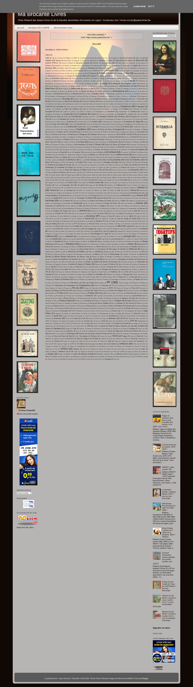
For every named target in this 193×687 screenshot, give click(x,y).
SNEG (109, 323)
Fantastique (49, 167)
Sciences (57, 318)
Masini (106, 247)
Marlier (131, 244)
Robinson (64, 306)
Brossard (107, 99)
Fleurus (63, 172)
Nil (60, 267)
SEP (144, 318)
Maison (66, 241)
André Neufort (106, 65)
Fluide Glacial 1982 (115, 172)
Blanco (62, 91)
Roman (145, 306)
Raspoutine (142, 298)
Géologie (117, 188)
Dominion (65, 147)
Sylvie (110, 331)
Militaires (118, 257)
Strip (146, 328)
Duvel (69, 152)
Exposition (93, 165)
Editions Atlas (143, 152)
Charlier (142, 111)
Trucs (131, 341)
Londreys (65, 239)
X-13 (131, 356)
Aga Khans (67, 60)
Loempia (127, 236)
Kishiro (62, 224)
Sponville (133, 326)
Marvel (98, 247)
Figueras (76, 170)
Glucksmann (49, 193)
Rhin (112, 303)
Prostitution (59, 296)
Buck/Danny (58, 101)
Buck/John (68, 101)
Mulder (88, 262)
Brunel (133, 99)
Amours (48, 65)
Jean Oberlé (64, 216)
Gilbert (104, 190)
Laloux (143, 226)
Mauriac (143, 247)
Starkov (81, 328)
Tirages (124, 336)
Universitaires (112, 344)
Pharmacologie (124, 283)
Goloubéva (91, 193)
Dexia (73, 142)
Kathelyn (99, 221)
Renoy (60, 303)
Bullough (85, 101)
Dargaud (118, 129)
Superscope (59, 331)
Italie (135, 211)
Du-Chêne (144, 147)
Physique (105, 285)
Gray (70, 195)
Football (108, 180)
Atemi (77, 76)
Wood (117, 356)
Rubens (80, 311)
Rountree (112, 308)
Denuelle (143, 137)
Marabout (70, 244)
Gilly (118, 190)
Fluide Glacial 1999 (124, 177)
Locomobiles (110, 236)
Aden (137, 58)
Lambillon (66, 229)
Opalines (143, 269)
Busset (115, 101)
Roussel (120, 308)
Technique (71, 333)
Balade (95, 78)
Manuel (51, 244)
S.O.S (123, 311)
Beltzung (48, 86)
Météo (105, 254)
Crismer (110, 127)
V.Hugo (47, 346)
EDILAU (133, 152)
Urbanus (124, 343)
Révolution (83, 303)
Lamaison (48, 229)
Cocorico (138, 119)
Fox (140, 180)
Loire (46, 239)
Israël (129, 211)
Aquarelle (133, 68)
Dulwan (89, 149)
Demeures (97, 137)
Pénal (98, 279)
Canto (104, 104)
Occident (65, 269)
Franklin (106, 182)
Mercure (145, 252)
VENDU (64, 349)
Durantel (48, 152)
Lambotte (75, 229)
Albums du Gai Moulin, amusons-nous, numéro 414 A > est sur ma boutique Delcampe (164, 601)
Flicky (81, 172)
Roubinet (93, 308)
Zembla (70, 359)
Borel (104, 94)
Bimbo (112, 88)
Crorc (118, 127)
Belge (105, 83)
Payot (121, 277)
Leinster (128, 231)
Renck (144, 301)
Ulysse (100, 344)
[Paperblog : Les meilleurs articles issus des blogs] (28, 503)
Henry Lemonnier (96, 203)
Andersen (96, 65)
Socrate (143, 323)
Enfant (127, 160)
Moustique (71, 262)
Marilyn (123, 244)
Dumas (97, 149)
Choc (66, 116)
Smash (95, 323)
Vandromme (92, 346)
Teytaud (117, 333)
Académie (83, 58)
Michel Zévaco (60, 257)
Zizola (95, 359)
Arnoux (62, 73)
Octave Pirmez (76, 269)
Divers (107, 144)
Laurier (69, 231)
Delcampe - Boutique (107, 134)
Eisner (80, 157)
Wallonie (93, 354)
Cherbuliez (110, 114)
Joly (57, 218)
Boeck (108, 91)
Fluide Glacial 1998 (108, 177)
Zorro (115, 359)
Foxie (146, 180)
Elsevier (62, 160)
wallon (75, 354)
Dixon (115, 144)
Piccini (129, 285)
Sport (142, 326)
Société (125, 323)
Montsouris (141, 259)
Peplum (137, 279)
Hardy (109, 201)
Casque (108, 106)
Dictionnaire (113, 142)
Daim (72, 129)
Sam (119, 313)
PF (108, 282)
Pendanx (106, 279)
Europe (68, 165)
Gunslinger (81, 198)
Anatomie (87, 65)
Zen (77, 359)
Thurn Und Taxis (60, 336)
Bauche (101, 81)
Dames (94, 129)
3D (53, 58)
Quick (128, 296)
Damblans (81, 129)
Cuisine (126, 127)
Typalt (65, 344)
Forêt (115, 180)
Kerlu (135, 221)
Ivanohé (143, 211)
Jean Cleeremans (51, 216)
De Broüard (84, 132)
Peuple (91, 283)
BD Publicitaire (141, 81)
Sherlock (48, 323)
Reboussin (78, 301)
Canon (97, 104)
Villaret (54, 351)
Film (100, 170)
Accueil (20, 28)
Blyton (92, 91)
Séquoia (64, 321)
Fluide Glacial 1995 (62, 177)
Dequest (67, 139)
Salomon (93, 313)
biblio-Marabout (124, 86)
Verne (116, 349)
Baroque (48, 81)
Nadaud (57, 264)
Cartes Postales (78, 106)
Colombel (80, 122)
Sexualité (118, 321)
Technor (82, 333)
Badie (81, 78)
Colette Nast (60, 122)
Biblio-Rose (50, 88)
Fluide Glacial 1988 (57, 175)
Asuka (69, 76)
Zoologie (108, 359)
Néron (120, 264)
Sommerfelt (60, 326)
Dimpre (55, 144)
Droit (119, 147)
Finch (107, 170)
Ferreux (47, 170)
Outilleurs (114, 272)
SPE (88, 326)
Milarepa (109, 257)
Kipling (54, 224)
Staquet (67, 328)
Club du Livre (128, 119)
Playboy (57, 290)
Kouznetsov (49, 226)
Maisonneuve (75, 241)
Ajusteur (102, 60)
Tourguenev (142, 338)
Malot (92, 241)
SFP (125, 321)
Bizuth (134, 88)
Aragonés (48, 71)
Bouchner (128, 94)
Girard (126, 190)
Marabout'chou (84, 244)
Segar (104, 318)
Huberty (114, 208)
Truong (138, 341)
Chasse (67, 114)
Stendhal (96, 328)
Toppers (86, 338)
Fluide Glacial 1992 (119, 175)
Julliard (104, 218)
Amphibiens (58, 65)
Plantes (48, 290)
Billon (98, 88)
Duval (62, 152)
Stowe (125, 328)
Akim (110, 60)
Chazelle (102, 114)
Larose (135, 229)
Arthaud (93, 73)
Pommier (129, 290)
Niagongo (143, 264)
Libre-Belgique (96, 234)
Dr (107, 147)
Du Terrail (136, 147)
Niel (46, 267)
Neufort (127, 264)
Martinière (90, 247)
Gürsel (90, 198)
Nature (88, 264)
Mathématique (124, 247)
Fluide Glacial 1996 (78, 177)
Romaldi (137, 306)
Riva (146, 303)
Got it (151, 6)
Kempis (113, 221)
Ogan (92, 269)
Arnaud (55, 73)
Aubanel (93, 76)
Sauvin (72, 316)
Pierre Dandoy (50, 288)
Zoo (101, 359)
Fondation (100, 180)
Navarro (97, 264)
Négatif (105, 264)
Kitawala (83, 224)
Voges (129, 351)
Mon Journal (94, 259)
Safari (139, 311)
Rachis (74, 298)
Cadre (139, 101)
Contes (62, 124)
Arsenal (80, 73)
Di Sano (81, 142)
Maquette (60, 244)
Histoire (139, 203)
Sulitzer (50, 331)
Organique (84, 272)
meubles (125, 254)
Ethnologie (144, 162)
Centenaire (135, 109)
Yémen (49, 359)
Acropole (114, 58)
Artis (111, 73)
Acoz (106, 58)
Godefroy (59, 193)
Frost (144, 182)
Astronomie (52, 76)
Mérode (57, 254)
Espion (116, 162)
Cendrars (116, 109)
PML (70, 290)
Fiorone (114, 170)
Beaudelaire (49, 83)
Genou (92, 188)
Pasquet (127, 274)
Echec (100, 152)
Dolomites (48, 147)
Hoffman (126, 206)
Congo (54, 124)
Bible (100, 86)
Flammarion (134, 170)
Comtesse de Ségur (132, 122)
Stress (140, 328)
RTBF (73, 311)
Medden (123, 249)
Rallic (101, 298)
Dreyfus (112, 147)
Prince (139, 293)
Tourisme (48, 341)
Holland (143, 206)
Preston (121, 293)
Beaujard (59, 83)
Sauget (64, 316)
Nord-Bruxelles (93, 267)
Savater (79, 316)
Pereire (145, 279)
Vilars (47, 351)
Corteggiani (127, 124)
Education (49, 157)
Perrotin (56, 283)
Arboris (63, 71)
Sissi (88, 323)
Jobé (137, 216)
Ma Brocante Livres (42, 14)
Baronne (143, 78)
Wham (144, 354)
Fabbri (110, 165)
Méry (64, 254)
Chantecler (111, 111)
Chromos (121, 116)
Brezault (57, 99)
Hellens (47, 203)
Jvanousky (48, 221)
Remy (137, 301)
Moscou (55, 262)
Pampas (63, 274)
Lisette (60, 236)
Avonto (74, 78)
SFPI (132, 321)
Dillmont (48, 144)
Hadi (60, 201)
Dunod (132, 149)
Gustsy (114, 198)
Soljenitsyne (49, 326)
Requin (75, 303)
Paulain (79, 277)
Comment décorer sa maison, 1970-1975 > (169, 447)
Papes (90, 274)
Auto (109, 76)
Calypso (59, 104)
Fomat (92, 180)
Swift (83, 331)
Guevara (48, 198)
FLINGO (88, 172)
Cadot (133, 101)
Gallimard (119, 185)
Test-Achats (102, 333)
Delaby (64, 134)
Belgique (116, 83)
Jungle (126, 218)
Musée (105, 262)
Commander (106, 122)
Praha (77, 293)
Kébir (106, 221)
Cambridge (68, 104)
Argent (128, 71)
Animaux (48, 68)
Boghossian (133, 91)
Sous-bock (80, 326)
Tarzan (143, 331)
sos (73, 326)
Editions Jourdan (81, 155)
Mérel (50, 254)
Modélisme (65, 259)
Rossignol (85, 308)
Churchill (143, 116)
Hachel (143, 198)
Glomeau (142, 190)
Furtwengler (65, 185)
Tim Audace (83, 336)
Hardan (101, 201)
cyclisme (48, 129)
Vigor (143, 349)
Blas (76, 91)
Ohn (98, 269)
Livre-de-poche (82, 236)
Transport (73, 341)
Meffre (58, 252)
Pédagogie (48, 279)
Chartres (58, 114)
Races (66, 298)
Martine (81, 247)
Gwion (136, 198)
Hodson (112, 206)
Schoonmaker (131, 316)
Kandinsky (81, 221)
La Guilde (75, 226)
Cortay (119, 124)
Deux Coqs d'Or (51, 142)
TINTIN (115, 336)
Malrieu (107, 241)
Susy (77, 331)
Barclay (127, 78)
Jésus (81, 216)
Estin (130, 162)
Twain (59, 344)
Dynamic (77, 152)
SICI (62, 323)
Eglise (58, 157)
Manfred (128, 241)
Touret (133, 338)
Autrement (128, 76)
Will (61, 356)
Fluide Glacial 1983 (130, 172)
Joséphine (65, 218)
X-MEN (138, 356)
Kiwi (90, 224)
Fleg (48, 172)
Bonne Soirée (86, 94)
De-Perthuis (104, 132)
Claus (80, 119)
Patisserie (57, 277)
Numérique (125, 267)
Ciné (47, 119)
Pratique (91, 293)
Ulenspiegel (91, 344)
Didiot (128, 142)
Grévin (101, 195)
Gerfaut (53, 190)
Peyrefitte (100, 283)
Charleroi (133, 111)
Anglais (135, 65)
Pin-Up (75, 288)
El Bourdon (89, 157)
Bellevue (142, 83)
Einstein (73, 157)
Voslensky (144, 351)
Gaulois (143, 185)
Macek (50, 241)
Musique (114, 262)
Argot (144, 71)
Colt (87, 122)
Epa (64, 162)
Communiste (117, 122)
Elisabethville (143, 157)
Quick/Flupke (137, 296)
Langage (90, 229)
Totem (110, 338)
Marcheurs (95, 244)
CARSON (49, 106)
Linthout (49, 236)
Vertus (130, 349)
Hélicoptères (142, 201)
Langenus (100, 229)
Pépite (123, 279)
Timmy (102, 336)
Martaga (66, 247)
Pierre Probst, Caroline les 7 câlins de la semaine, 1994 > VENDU (168, 532)
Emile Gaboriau (91, 160)
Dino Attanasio (80, 144)
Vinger (83, 351)
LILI (127, 234)
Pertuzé (64, 283)
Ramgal (108, 298)
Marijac (116, 244)
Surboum (69, 331)
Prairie (83, 293)
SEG (97, 318)
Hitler (80, 206)
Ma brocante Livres (63, 28)
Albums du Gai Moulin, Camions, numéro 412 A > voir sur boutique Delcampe (169, 616)
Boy (87, 96)
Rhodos (120, 303)
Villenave (62, 351)
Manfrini (137, 241)
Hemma (76, 203)
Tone (78, 338)
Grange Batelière (51, 195)
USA (134, 344)
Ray (55, 301)
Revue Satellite (103, 303)
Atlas (84, 76)
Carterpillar (59, 106)
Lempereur (48, 234)
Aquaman (124, 68)
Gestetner (79, 190)
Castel (116, 106)
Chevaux (130, 114)
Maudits (134, 247)
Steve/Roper (106, 328)
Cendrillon (125, 109)
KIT (75, 224)
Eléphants (119, 157)
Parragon (118, 274)
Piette (59, 288)
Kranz (58, 226)
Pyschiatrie (119, 296)
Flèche (145, 170)
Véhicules (48, 349)
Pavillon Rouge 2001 (92, 277)
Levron (85, 234)
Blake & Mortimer (51, 91)
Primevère (130, 293)
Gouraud (124, 193)
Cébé (84, 109)
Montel (131, 259)
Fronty (137, 182)
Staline (47, 328)
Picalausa (120, 285)
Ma (147, 239)
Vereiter (108, 349)
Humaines (122, 208)
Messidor (88, 254)
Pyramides (109, 296)
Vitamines (107, 351)
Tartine (135, 331)
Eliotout (133, 157)
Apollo (109, 68)
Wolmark (110, 356)
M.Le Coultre (134, 239)
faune (87, 167)
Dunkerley (124, 149)
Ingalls (108, 211)
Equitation (71, 162)
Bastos (80, 81)
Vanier (111, 346)
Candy (91, 104)
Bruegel (115, 99)
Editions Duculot (52, 155)
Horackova (95, 208)
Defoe (47, 134)
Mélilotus (82, 252)
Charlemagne (123, 111)
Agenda (76, 60)
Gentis (99, 188)
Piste (133, 288)
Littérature (69, 236)
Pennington (115, 279)
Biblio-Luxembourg (110, 86)
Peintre (57, 279)
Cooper (70, 124)
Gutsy (121, 198)
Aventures (56, 78)
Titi (145, 336)
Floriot (104, 172)
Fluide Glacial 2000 (139, 177)
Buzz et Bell (124, 101)
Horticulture (105, 208)
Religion (118, 301)
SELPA (122, 318)
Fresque (123, 182)
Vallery (72, 346)
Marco (104, 244)
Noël (77, 267)
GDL (62, 188)
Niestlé (53, 267)
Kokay (118, 224)
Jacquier (81, 213)
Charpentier (49, 114)
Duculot (81, 149)
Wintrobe (84, 356)
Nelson (112, 264)
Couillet (54, 127)
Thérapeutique (135, 333)
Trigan (116, 341)
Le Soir (103, 231)
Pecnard (134, 277)
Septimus (55, 321)
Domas (57, 147)
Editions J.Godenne (67, 155)
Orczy (60, 272)
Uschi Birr (142, 344)
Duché (74, 149)
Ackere (99, 58)
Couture (80, 127)
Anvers (101, 68)
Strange (132, 328)
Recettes (88, 301)
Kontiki (135, 224)
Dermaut (76, 139)
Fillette (94, 170)
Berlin (85, 86)
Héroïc (114, 203)
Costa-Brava (138, 124)
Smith (102, 323)
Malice (85, 241)
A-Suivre (60, 58)
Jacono (73, 213)
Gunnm (72, 198)
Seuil (103, 321)
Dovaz (95, 147)
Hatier (123, 201)
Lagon (137, 226)
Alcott (64, 63)
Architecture (79, 71)
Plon (64, 290)
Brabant (93, 96)
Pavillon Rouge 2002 (109, 277)
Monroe (113, 259)
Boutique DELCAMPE (39, 28)
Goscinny (116, 193)
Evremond (83, 165)
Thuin (49, 336)
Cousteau (70, 127)
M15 (141, 239)
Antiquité (82, 68)
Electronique (109, 157)
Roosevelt (76, 308)
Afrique (58, 60)
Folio (79, 180)
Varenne (119, 346)
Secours (90, 318)
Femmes (133, 167)
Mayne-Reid (84, 249)
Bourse (80, 96)
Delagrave (83, 134)
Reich (110, 301)
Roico (111, 306)
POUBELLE (61, 293)
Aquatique (142, 68)
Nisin (65, 267)
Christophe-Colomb (105, 116)
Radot (95, 298)
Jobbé (131, 216)
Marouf (47, 247)
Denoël (134, 137)
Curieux (143, 127)
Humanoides (133, 208)
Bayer (125, 81)
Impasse (74, 211)
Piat (113, 285)
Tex (111, 333)
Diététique (136, 142)
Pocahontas (79, 290)
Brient (84, 99)
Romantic (51, 308)
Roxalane (136, 308)
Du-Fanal (50, 149)
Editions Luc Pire (96, 155)
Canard (83, 104)
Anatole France (77, 65)
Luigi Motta (104, 239)
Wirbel (102, 356)
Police (112, 290)
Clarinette (72, 119)
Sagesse (58, 313)
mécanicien (101, 249)
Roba (49, 306)
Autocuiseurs (118, 76)
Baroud (56, 81)
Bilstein (105, 88)
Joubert (79, 218)
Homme (79, 208)
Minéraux (127, 257)
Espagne (107, 162)
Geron (61, 190)
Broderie (98, 99)
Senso (138, 318)
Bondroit (76, 94)
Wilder (55, 356)
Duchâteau (66, 149)
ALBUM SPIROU (51, 63)
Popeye (145, 290)
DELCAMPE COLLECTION (126, 134)
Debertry (131, 132)
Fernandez (142, 167)
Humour (142, 208)
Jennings (73, 216)
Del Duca (55, 134)
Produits (50, 296)
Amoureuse (141, 63)
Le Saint (95, 231)
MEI (64, 252)
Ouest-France (103, 272)
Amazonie (131, 63)
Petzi (84, 283)
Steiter (89, 328)
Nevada (134, 264)
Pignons (66, 288)
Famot (142, 165)
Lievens (120, 234)
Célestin (106, 109)
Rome (67, 308)
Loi (145, 236)
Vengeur (76, 349)
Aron (68, 73)
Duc (57, 149)
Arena (121, 71)
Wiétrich (48, 356)
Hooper (87, 208)
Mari (109, 244)
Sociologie (134, 323)
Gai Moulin (100, 185)
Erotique (80, 162)
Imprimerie (94, 211)
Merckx (136, 252)
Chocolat (74, 116)
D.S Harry (64, 129)
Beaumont (68, 83)
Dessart (125, 139)
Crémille (95, 127)
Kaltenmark (66, 221)
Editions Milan (109, 155)
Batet (94, 81)
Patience (48, 277)
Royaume (55, 311)
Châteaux (83, 114)
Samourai (128, 313)
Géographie (108, 188)
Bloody (83, 91)
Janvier (113, 213)
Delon (64, 137)
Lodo (118, 236)
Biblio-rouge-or (63, 88)
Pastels (135, 274)
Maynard (74, 249)
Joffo (144, 216)
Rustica (114, 311)
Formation (124, 180)
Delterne (80, 137)
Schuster (48, 318)
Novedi (110, 267)
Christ (93, 116)
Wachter (60, 354)
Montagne (122, 259)
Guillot (65, 198)
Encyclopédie (115, 160)
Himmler (130, 203)
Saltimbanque (103, 313)
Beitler (76, 83)
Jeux (110, 216)
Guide (56, 198)
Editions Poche (123, 155)
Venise (84, 349)
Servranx (96, 321)
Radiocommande (84, 298)
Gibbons (96, 190)
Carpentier (142, 104)
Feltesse (115, 167)
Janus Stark (103, 213)
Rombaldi (60, 308)
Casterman (125, 106)
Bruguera (125, 99)
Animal (143, 65)
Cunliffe (135, 127)
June (118, 218)
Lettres (78, 234)
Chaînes (89, 111)
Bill (92, 88)
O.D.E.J (48, 269)
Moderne (75, 259)
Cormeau (104, 124)
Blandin (70, 91)
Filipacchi (85, 170)
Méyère (142, 254)
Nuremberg (142, 267)
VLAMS (122, 351)
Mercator (120, 252)
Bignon (86, 88)
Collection (70, 122)
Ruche (87, 311)
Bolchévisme (59, 94)
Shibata (56, 323)
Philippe (142, 283)
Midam (94, 257)
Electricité (99, 157)
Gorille (108, 193)
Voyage (50, 354)
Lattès (63, 231)
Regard (103, 301)
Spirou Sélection (121, 326)
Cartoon (100, 106)
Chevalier (120, 114)
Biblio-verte (75, 88)
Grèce (85, 195)
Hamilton (84, 201)
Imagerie (56, 211)
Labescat (102, 226)
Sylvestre (102, 331)
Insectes (116, 211)
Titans (132, 336)
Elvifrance (72, 160)
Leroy (57, 234)
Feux (60, 170)
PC (127, 277)
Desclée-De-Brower (97, 139)
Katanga (90, 221)
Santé (56, 316)
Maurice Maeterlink (51, 249)
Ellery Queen (52, 160)
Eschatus (89, 162)
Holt (54, 208)
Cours (61, 127)
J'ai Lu (66, 213)
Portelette (51, 293)
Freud (130, 182)
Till (76, 336)
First (121, 170)
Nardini (72, 264)
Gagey (90, 185)
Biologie (126, 88)
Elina (126, 157)
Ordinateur (74, 272)
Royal (144, 308)
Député (59, 139)
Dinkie (70, 144)
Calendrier (50, 104)
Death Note (115, 132)
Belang (89, 83)
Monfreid (105, 259)
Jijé (125, 216)
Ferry (54, 170)
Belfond (96, 83)
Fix (126, 170)
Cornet (112, 124)
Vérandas (93, 349)
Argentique (136, 71)
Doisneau (143, 144)
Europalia (59, 165)
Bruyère (48, 101)
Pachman (142, 272)
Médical (143, 249)
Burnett (108, 101)
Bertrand (92, 86)
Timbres (94, 336)
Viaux (136, 349)
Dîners (63, 144)
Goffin (77, 193)
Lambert (57, 229)
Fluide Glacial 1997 (93, 177)
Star (74, 328)
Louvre (78, 239)
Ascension (138, 73)
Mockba (47, 259)
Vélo (56, 349)
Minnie (135, 257)
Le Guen (77, 231)
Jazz (144, 213)
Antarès (73, 68)
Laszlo (50, 231)
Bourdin (52, 96)
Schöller (121, 316)
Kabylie (57, 221)
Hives (88, 206)
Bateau (87, 81)
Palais (56, 274)
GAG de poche (79, 185)
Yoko (56, 359)
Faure (94, 167)
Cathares (48, 109)
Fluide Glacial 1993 (134, 175)
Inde (102, 211)
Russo (107, 311)
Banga (102, 78)
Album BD (140, 60)
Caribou (133, 104)
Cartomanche (90, 106)
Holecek (135, 206)
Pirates (118, 288)
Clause (86, 119)
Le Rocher (86, 231)
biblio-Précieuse (139, 86)
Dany (110, 129)
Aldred (71, 63)
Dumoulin (115, 149)
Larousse (144, 229)
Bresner (133, 96)
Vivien (115, 351)
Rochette (81, 306)
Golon (83, 193)
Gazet (56, 188)
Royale (47, 311)
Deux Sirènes (64, 142)
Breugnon (48, 99)
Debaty (123, 132)
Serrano (87, 321)
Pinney (86, 288)
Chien (145, 114)
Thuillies (145, 333)
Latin (56, 231)
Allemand (114, 63)
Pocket (88, 290)
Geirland (69, 188)
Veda (143, 346)
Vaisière (63, 346)
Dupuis (141, 149)
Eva (76, 165)
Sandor (143, 313)
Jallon (95, 213)
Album (130, 60)
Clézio (101, 119)
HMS (95, 206)
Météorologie (115, 254)
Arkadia (47, 73)
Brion (90, 99)
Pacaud (134, 272)
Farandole (60, 167)
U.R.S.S (73, 344)
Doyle (101, 147)
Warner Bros (110, 354)
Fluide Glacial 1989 (73, 175)
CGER (81, 111)
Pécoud (143, 277)
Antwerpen (91, 68)
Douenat (80, 147)
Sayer (87, 316)
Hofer (119, 206)
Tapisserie (119, 331)
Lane (82, 229)
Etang (136, 162)
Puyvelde (100, 296)
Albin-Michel (120, 60)
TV (52, 344)
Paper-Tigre (81, 274)
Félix (107, 167)
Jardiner (137, 213)
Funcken (48, 185)
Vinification (90, 351)
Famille (134, 165)
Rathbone (48, 301)
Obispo (56, 269)
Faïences (118, 165)
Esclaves (98, 162)
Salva (113, 313)
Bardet (135, 78)
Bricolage (66, 99)
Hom (59, 208)
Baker (88, 78)
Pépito (130, 279)
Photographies (84, 285)
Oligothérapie (125, 269)
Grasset (63, 195)
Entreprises (56, 162)
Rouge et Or (103, 308)
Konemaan (126, 224)
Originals (93, 272)
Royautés (64, 311)
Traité (65, 341)
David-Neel (51, 132)
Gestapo (69, 190)
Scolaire (75, 318)
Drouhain (127, 147)
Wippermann (94, 356)
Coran (88, 124)
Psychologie (79, 296)
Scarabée (95, 316)
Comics (95, 122)
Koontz (143, 224)
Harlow (116, 201)
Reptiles (67, 303)
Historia (59, 206)
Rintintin (139, 303)
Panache (72, 274)
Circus (54, 119)
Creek (87, 127)
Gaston (135, 185)
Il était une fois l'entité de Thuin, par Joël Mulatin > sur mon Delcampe (169, 586)
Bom (68, 94)
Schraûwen (142, 316)
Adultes (48, 60)
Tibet (70, 336)
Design (110, 139)
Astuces (61, 76)
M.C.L (125, 239)
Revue (92, 303)
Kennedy (121, 221)
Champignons (99, 111)
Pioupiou (103, 288)
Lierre (113, 234)
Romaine (128, 306)
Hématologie (57, 203)
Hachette (49, 200)
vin (69, 351)
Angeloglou (126, 65)
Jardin (121, 213)
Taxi (55, 333)
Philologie (48, 285)
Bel (83, 83)
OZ (122, 272)
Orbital (53, 272)
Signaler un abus (161, 628)
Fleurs (55, 172)
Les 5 (63, 234)
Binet (119, 88)
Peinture (66, 279)
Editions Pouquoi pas (139, 155)
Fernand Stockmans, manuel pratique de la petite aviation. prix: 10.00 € (164, 558)
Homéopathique (69, 208)
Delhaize (57, 137)
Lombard (54, 239)
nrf (117, 267)
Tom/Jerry (70, 338)
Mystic (132, 262)
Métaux (97, 254)
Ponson (137, 290)
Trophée (123, 341)
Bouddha (137, 94)
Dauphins (137, 129)
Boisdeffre (48, 94)
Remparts (128, 301)
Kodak (111, 224)
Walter (101, 354)
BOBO (100, 91)
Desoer (117, 139)
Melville (98, 252)
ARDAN (95, 71)
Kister (69, 224)
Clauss (93, 119)
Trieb (109, 341)
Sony (68, 326)
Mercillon (128, 252)
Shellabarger (141, 321)
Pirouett (126, 288)
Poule (70, 293)
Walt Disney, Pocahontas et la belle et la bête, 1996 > (168, 507)
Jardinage (129, 213)
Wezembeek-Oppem (132, 354)
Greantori (78, 195)
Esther (124, 162)
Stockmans (116, 328)
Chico (138, 114)
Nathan (80, 264)
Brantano (102, 96)
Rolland (119, 306)
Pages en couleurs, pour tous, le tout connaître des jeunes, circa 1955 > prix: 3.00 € (163, 421)
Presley (100, 293)
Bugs (77, 101)
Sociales (116, 323)
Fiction (67, 170)
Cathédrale (57, 109)
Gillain (112, 190)
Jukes (97, 218)
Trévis (95, 341)
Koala (104, 224)
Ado (143, 58)
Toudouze (118, 338)
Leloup (135, 231)
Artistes (120, 73)
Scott (83, 318)
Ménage (106, 252)
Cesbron (65, 111)
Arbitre (56, 71)
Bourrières (72, 96)
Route (128, 308)
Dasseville (128, 129)
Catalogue (140, 106)
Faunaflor (79, 167)
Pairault (48, 274)
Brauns (125, 96)
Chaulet (93, 114)
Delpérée (72, 137)
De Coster (94, 132)
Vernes (122, 349)
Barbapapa (110, 78)
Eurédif (50, 165)
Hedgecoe (131, 201)
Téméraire (91, 333)
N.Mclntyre (48, 264)
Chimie (50, 116)
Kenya (129, 221)
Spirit (110, 326)
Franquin (114, 182)
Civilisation (62, 119)
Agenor (84, 60)
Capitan (111, 104)
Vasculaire (128, 346)
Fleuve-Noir (72, 172)
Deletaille (143, 134)
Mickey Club (84, 257)
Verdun (101, 349)
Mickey (73, 257)
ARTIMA (102, 73)
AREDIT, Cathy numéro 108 (168, 468)
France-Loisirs (94, 182)
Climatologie (109, 119)
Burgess (100, 101)
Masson (114, 247)
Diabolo (90, 142)
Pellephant (90, 279)
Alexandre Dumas (82, 63)
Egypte (64, 157)
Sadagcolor (130, 311)
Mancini (120, 241)
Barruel (64, 81)
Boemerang (118, 91)
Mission (142, 257)
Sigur (68, 323)
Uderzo (82, 344)
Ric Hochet (130, 303)
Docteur (123, 144)
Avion (66, 78)
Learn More (139, 6)
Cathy (66, 109)
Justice (143, 218)
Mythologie (141, 262)
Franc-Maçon (60, 182)
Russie (100, 311)
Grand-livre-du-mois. (137, 193)
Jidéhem (118, 216)
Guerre (140, 195)
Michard (48, 257)
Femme (124, 167)
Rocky (89, 306)
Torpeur (103, 338)
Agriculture (93, 60)
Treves (88, 341)
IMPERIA (83, 211)
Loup (72, 239)
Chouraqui (85, 116)
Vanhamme (102, 346)
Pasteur (143, 274)
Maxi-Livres (64, 249)
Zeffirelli (63, 359)
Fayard (101, 167)
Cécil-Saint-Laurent (95, 109)
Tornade (95, 338)
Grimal (108, 195)
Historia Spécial (70, 206)
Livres (101, 236)
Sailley (66, 313)
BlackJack (142, 88)
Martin (73, 247)
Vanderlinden (81, 346)
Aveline (136, 76)
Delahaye (93, 134)
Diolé (90, 144)
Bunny (92, 101)
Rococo (96, 306)
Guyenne (129, 198)
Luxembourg (115, 239)
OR (46, 272)
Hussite (47, 211)
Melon (91, 252)
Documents (133, 144)
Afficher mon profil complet (27, 414)
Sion (82, 323)
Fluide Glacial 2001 (51, 180)
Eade (94, 152)
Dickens (104, 142)
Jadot (88, 213)
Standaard (57, 328)
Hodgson (103, 206)
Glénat (133, 190)
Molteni (83, 259)
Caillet (146, 101)
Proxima (69, 296)
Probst (146, 293)
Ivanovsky (48, 213)
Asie (146, 73)
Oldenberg (114, 269)
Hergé (107, 203)
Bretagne (143, 96)
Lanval (108, 229)
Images (65, 211)
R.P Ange (58, 298)
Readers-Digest (65, 301)
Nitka (71, 267)
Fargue (70, 167)
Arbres (70, 71)
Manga (145, 241)
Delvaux (88, 137)
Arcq (88, 71)
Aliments (95, 63)
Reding (96, 301)
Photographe (70, 285)
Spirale (102, 326)
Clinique (118, 119)
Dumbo (106, 149)
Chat (74, 114)
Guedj (132, 195)
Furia (56, 185)
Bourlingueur (62, 96)
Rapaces (125, 298)
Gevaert (88, 190)
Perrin (49, 283)
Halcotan (76, 201)
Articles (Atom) (62, 50)
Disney (98, 144)
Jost (72, 218)
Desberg (84, 139)
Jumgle (111, 218)
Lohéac (138, 236)
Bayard (118, 81)
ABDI (75, 58)
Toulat (126, 338)
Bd (131, 81)
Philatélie (134, 283)
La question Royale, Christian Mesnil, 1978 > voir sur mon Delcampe (169, 494)
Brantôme (111, 96)
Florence (96, 172)
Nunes (133, 267)
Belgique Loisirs (130, 83)
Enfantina (136, 160)
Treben (81, 341)
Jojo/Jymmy (49, 218)
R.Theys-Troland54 (27, 410)
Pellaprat (82, 279)
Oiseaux (105, 269)
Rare (133, 298)
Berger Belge (75, 86)
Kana (74, 221)
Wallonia (84, 354)
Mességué (79, 254)
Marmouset (141, 244)
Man (114, 241)
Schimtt (103, 316)
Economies (124, 152)
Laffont (119, 226)
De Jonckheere (72, 132)
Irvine (123, 211)
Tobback (48, 338)
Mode (55, 259)
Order (67, 272)
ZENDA (83, 359)
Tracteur (57, 341)
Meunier (133, 254)
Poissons (104, 290)
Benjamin (65, 86)
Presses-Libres (111, 293)
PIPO (111, 288)
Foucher (133, 180)
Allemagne (105, 63)
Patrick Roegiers (68, 277)
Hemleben (67, 203)
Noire (84, 267)
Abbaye (68, 58)
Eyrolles (102, 165)
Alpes (123, 63)
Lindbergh (142, 234)
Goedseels (68, 193)
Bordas (96, 94)
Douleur (87, 147)
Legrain (112, 231)
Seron (79, 321)
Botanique (112, 94)
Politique (120, 290)
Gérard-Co (143, 187)
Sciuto (67, 318)
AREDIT (110, 70)
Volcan (136, 351)
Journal (88, 218)
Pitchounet (142, 288)
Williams (67, 356)
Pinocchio (94, 288)
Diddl (122, 142)
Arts (127, 73)
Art (86, 73)
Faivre (126, 165)
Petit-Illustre (74, 283)
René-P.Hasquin (50, 303)
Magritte (58, 241)
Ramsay (116, 298)
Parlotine (109, 274)
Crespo (103, 127)
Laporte (128, 229)
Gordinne (100, 193)
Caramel (119, 104)
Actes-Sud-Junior (126, 58)
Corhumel (96, 124)
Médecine (133, 249)
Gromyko (116, 195)
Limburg (133, 234)
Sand (135, 313)
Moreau (47, 262)
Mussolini (124, 262)
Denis (105, 137)
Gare (128, 185)
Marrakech (57, 247)
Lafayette (111, 226)
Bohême (142, 91)
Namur (65, 264)
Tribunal (102, 341)
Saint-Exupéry (76, 313)
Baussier (110, 81)
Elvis (81, 160)
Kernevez (143, 221)
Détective (142, 139)
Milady (102, 257)
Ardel (102, 71)
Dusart (55, 152)
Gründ (123, 195)
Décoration (141, 132)
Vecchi (137, 346)
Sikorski (75, 323)
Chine (59, 116)
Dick (97, 142)
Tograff (55, 338)
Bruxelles (141, 99)
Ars (74, 73)
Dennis (126, 137)
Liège (106, 234)
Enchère (103, 160)
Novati (103, 267)
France (70, 182)
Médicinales (49, 252)
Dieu (143, 142)
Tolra (62, 338)
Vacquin (55, 346)
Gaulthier (48, 188)
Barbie (119, 78)
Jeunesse (90, 216)
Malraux (99, 241)
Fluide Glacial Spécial (68, 180)
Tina (108, 336)
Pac (127, 272)
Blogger (145, 678)
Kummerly (66, 226)
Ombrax (134, 269)
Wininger (76, 356)
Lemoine (143, 231)
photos (97, 285)
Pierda (143, 285)
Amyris (66, 65)
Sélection (112, 318)
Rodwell (104, 306)
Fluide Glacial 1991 (104, 175)
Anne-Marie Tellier (62, 68)
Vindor (76, 351)
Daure (145, 129)
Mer (113, 252)
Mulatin (80, 262)
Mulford (97, 262)
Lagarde (129, 226)
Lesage (70, 234)
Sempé (130, 318)
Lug (95, 239)
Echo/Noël (111, 152)
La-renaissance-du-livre (89, 226)
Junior (134, 218)
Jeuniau (103, 216)
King (47, 224)
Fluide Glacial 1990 (88, 175)
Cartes (68, 106)
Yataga (145, 356)
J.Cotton (58, 213)
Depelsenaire (49, 139)
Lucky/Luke (88, 239)
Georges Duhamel (129, 188)
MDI (93, 249)
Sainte (85, 313)
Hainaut (67, 201)
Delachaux (73, 134)
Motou (63, 262)
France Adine (82, 182)
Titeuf (139, 336)
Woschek (125, 356)
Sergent (71, 321)
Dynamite (86, 152)
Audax (102, 76)
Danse (102, 129)
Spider (96, 326)
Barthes (72, 81)
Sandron (48, 316)
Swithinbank (92, 331)
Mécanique (113, 249)
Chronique (133, 116)
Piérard (136, 285)
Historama (49, 206)
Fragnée (50, 182)
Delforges (48, 137)
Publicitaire (89, 296)
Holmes (47, 208)
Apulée (116, 68)
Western (119, 354)
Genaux (77, 188)
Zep (89, 359)
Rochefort (72, 306)
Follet (85, 180)
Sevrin (110, 321)
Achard (92, 58)
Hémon (85, 203)
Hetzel (123, 203)
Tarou (128, 331)
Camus (76, 104)
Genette (84, 188)
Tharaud (125, 333)
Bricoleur (76, 99)
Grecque (93, 195)
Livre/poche (93, 236)
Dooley (72, 147)
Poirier (96, 290)
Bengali (56, 86)
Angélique (117, 65)
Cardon (126, 104)
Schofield (112, 316)
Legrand (120, 231)
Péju (74, 279)
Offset (86, 269)
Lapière (114, 229)
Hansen (92, 201)
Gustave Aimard (102, 198)
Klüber (97, 224)
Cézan (73, 111)
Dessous (133, 139)
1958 (47, 58)
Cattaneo (75, 109)
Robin (55, 306)
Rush (93, 311)
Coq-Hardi (79, 124)
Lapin (121, 229)
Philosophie (59, 285)
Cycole (56, 129)
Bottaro (120, 94)
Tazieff (62, 333)
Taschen (48, 333)
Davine (60, 132)
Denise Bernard (115, 137)
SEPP (47, 321)
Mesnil (71, 254)
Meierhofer (72, 252)
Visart (99, 351)
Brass (119, 96)
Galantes (110, 185)
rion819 (130, 678)
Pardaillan (99, 274)
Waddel (68, 354)
